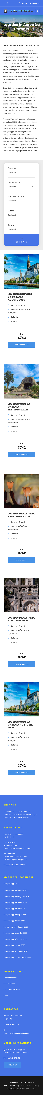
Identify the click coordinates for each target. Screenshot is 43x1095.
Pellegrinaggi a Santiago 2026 (16, 951)
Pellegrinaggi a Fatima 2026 (15, 939)
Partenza (12, 168)
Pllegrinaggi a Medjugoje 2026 (16, 927)
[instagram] (7, 3)
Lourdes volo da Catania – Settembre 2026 (19, 406)
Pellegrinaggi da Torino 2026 (15, 902)
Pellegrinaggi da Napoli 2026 (15, 915)
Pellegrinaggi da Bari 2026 (14, 921)
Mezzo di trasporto (17, 196)
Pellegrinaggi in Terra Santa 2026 (17, 957)
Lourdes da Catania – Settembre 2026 (21, 515)
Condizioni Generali (12, 989)
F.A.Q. (6, 995)
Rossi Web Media (27, 1089)
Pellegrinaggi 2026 (11, 883)
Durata (11, 211)
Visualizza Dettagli (21, 345)
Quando (12, 225)
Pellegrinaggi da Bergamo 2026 (16, 896)
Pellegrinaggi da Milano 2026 (15, 890)
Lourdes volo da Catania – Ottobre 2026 (20, 724)
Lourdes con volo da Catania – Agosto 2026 (20, 296)
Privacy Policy (9, 983)
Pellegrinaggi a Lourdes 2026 (15, 933)
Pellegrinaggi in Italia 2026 (14, 945)
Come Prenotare (11, 978)
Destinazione (14, 182)
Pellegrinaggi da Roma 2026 (15, 908)
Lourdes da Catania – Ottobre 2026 (21, 619)
